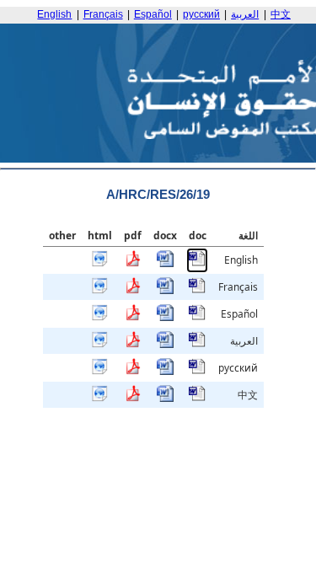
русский (201, 14)
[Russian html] (99, 371)
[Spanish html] (99, 317)
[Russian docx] (165, 371)
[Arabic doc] (197, 344)
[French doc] (197, 290)
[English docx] (165, 263)
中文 (280, 14)
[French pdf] (132, 290)
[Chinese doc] (197, 398)
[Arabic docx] (165, 344)
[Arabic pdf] (132, 344)
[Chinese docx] (165, 398)
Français (103, 14)
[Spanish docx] (165, 317)
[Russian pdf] (132, 371)
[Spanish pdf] (132, 317)
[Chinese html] (99, 398)
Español (153, 14)
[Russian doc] (197, 371)
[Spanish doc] (197, 317)
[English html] (99, 263)
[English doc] (197, 263)
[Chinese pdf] (132, 398)
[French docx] (165, 290)
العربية (245, 14)
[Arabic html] (99, 344)
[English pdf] (132, 263)
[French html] (99, 290)
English (54, 14)
